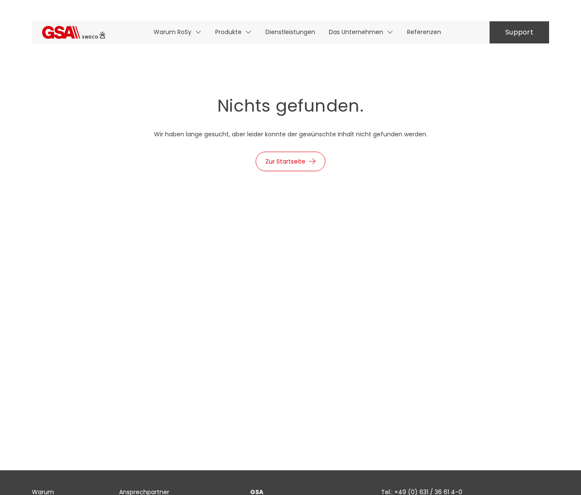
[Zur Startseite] (73, 32)
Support (519, 32)
